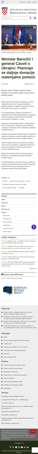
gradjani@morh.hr (15, 411)
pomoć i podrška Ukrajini (9, 187)
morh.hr (3, 278)
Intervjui (3, 212)
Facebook (10, 447)
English (28, 2)
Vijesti (3, 199)
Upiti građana (7, 388)
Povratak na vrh (19, 443)
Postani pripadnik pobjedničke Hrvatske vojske (17, 340)
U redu (33, 431)
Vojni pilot (6, 353)
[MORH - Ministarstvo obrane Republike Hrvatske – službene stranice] (19, 11)
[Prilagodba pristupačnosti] (33, 227)
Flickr (16, 447)
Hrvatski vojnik (8, 343)
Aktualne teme (5, 209)
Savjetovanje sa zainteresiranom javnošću (15, 375)
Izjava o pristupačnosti (10, 357)
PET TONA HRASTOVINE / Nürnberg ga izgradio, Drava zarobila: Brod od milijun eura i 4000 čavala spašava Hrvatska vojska (18, 264)
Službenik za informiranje (11, 371)
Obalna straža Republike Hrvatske (13, 381)
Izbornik (35, 18)
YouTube (22, 447)
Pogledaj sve (33, 268)
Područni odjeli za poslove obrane (13, 368)
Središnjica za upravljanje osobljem (13, 385)
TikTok (25, 447)
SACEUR (21, 187)
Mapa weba (22, 2)
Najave (3, 206)
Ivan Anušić (6, 215)
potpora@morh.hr (6, 420)
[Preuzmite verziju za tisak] (34, 27)
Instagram (19, 447)
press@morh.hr (13, 415)
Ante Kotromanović (8, 228)
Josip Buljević (7, 225)
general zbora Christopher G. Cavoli (20, 181)
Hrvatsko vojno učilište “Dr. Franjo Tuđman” (16, 347)
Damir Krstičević (7, 222)
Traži (30, 18)
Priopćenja (4, 202)
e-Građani (34, 2)
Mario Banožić (7, 218)
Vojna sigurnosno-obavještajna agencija (15, 350)
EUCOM (4, 181)
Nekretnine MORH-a (9, 378)
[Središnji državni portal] (3, 2)
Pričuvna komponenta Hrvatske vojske (14, 365)
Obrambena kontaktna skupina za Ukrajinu (14, 184)
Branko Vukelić (7, 231)
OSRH (5, 337)
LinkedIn (28, 447)
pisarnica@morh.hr (6, 408)
